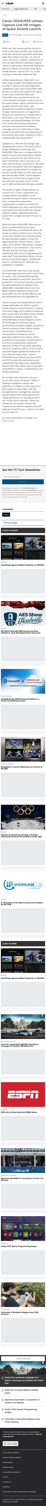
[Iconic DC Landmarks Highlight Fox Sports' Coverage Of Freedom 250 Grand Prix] (23, 1374)
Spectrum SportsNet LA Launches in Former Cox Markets (22, 1401)
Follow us (27, 42)
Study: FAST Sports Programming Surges (21, 1410)
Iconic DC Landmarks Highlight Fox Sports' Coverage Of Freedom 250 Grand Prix (24, 1380)
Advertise (6, 1487)
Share (8, 42)
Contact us (7, 1482)
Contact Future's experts (12, 1457)
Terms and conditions (11, 1452)
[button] (2, 3)
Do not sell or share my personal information (19, 1492)
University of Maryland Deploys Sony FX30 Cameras (22, 1420)
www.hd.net (8, 420)
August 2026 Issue (21, 9)
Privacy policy (8, 1462)
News (5, 35)
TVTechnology (16, 35)
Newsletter (39, 42)
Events (5, 15)
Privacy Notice (31, 490)
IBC (35, 9)
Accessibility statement (11, 1472)
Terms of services (29, 488)
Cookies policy (8, 1467)
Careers (5, 1477)
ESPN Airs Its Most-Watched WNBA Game (21, 1391)
